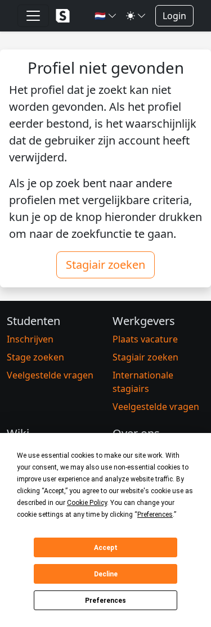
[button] (106, 15)
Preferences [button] (155, 514)
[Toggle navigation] (33, 15)
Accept (106, 548)
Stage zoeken (35, 357)
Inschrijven (30, 339)
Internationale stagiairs (143, 382)
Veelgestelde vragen (50, 375)
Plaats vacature (145, 339)
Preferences (105, 601)
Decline (106, 574)
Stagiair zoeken (105, 264)
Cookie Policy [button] (87, 503)
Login (174, 16)
